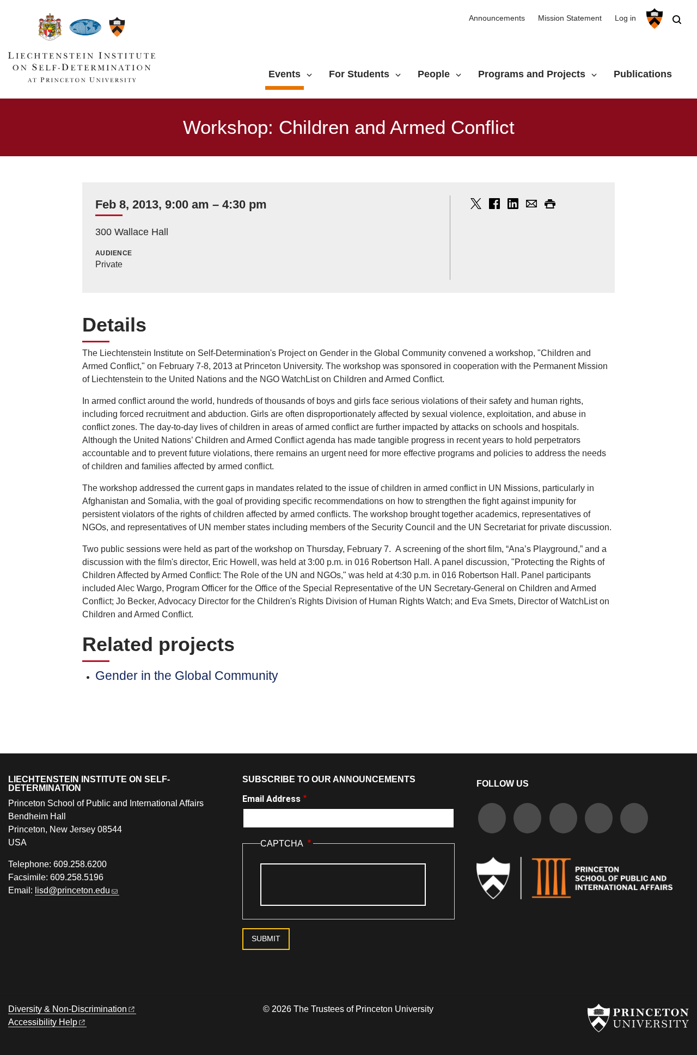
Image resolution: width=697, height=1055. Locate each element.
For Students (359, 74)
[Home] (81, 52)
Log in (625, 18)
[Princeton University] (653, 18)
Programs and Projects (531, 74)
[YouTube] (634, 819)
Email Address (271, 799)
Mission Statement (570, 18)
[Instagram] (563, 819)
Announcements (497, 18)
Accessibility (42, 1022)
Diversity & (67, 1009)
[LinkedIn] (599, 819)
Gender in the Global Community (186, 675)
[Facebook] (492, 819)
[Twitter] (527, 819)
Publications (643, 74)
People (434, 74)
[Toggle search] (676, 19)
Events (286, 73)
